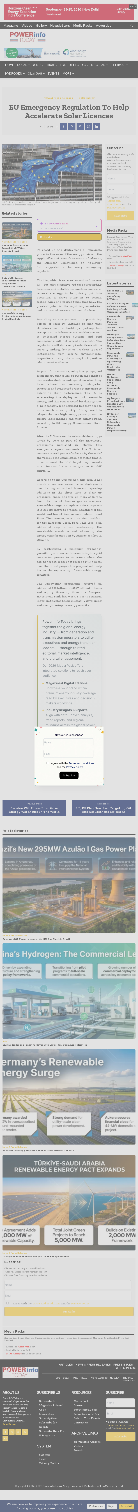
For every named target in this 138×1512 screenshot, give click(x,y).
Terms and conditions (81, 763)
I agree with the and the (71, 765)
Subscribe (69, 775)
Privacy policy (74, 766)
